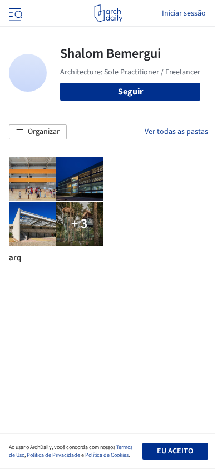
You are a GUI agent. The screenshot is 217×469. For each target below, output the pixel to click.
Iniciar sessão (184, 13)
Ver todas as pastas (176, 131)
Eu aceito (175, 451)
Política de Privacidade (53, 455)
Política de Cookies (107, 455)
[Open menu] (14, 13)
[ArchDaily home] (108, 13)
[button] (38, 132)
